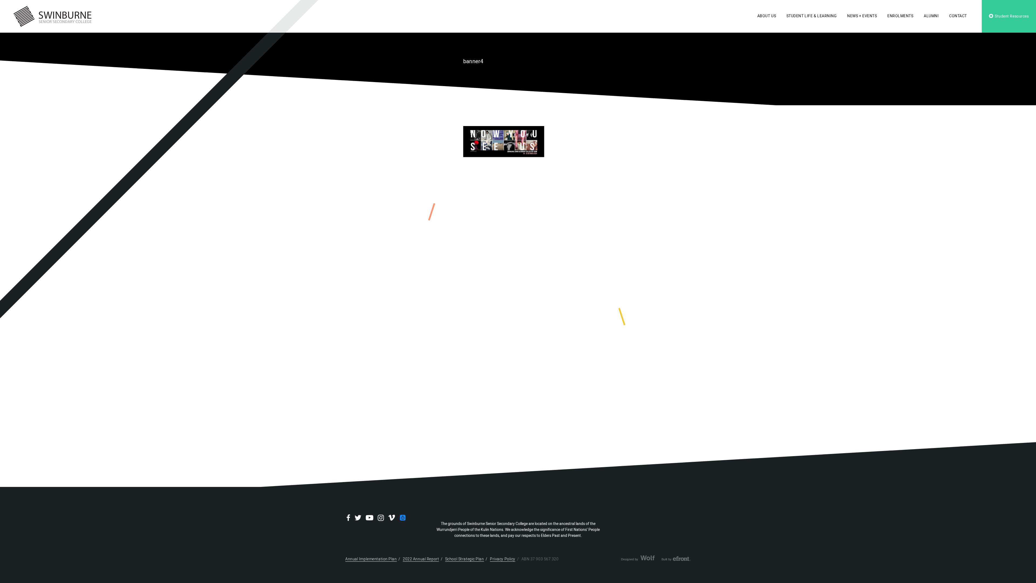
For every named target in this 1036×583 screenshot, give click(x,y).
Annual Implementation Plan (371, 559)
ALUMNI (931, 16)
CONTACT (958, 16)
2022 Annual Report (421, 559)
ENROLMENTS (900, 16)
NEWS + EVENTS (862, 16)
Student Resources (1011, 16)
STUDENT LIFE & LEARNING (811, 16)
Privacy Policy (502, 559)
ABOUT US (766, 16)
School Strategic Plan (464, 559)
